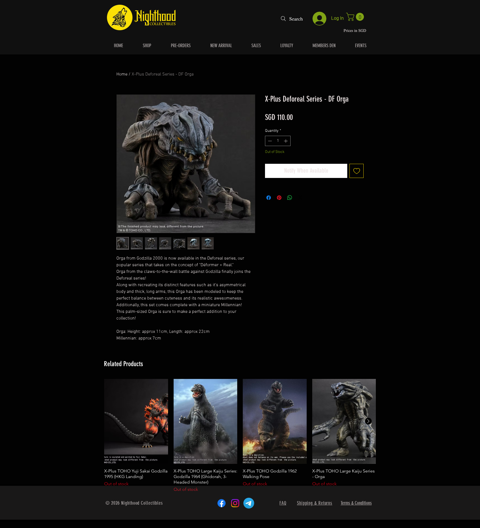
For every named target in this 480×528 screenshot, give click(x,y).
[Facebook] (221, 503)
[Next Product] (368, 421)
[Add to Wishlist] (356, 171)
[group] (240, 436)
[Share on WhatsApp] (289, 197)
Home (122, 74)
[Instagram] (235, 503)
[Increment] (286, 141)
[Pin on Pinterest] (279, 197)
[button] (356, 17)
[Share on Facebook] (268, 197)
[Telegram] (248, 503)
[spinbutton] (278, 141)
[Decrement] (269, 141)
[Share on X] (300, 197)
